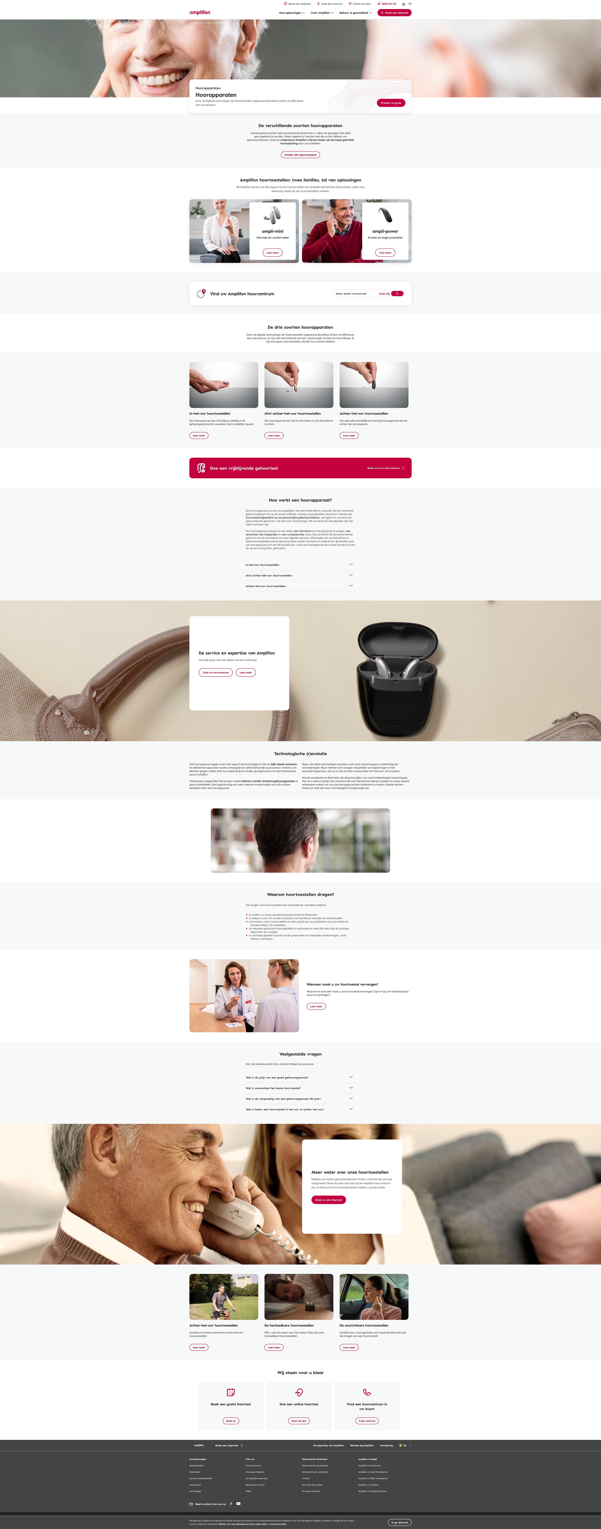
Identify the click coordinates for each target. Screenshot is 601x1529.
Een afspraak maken (312, 1484)
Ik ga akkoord (399, 1522)
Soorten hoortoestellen (200, 1478)
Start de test (299, 1421)
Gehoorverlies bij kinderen (315, 1465)
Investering (386, 1445)
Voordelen (194, 1472)
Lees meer (199, 435)
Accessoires (195, 1484)
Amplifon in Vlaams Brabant (372, 1491)
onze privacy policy (278, 1524)
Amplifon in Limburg (368, 1484)
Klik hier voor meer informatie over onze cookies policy (243, 1524)
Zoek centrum (367, 1421)
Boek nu (231, 1421)
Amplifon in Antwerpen (369, 1465)
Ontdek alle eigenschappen (300, 155)
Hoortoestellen (196, 1465)
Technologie (195, 1491)
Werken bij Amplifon (362, 1445)
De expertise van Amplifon (328, 1445)
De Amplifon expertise (256, 1478)
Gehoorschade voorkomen (315, 1472)
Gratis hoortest (253, 1465)
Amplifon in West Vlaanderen (373, 1478)
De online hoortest (311, 1491)
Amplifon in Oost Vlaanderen (373, 1472)
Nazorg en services (255, 1484)
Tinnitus (306, 1478)
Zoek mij (384, 293)
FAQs (248, 1491)
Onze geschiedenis (255, 1472)
